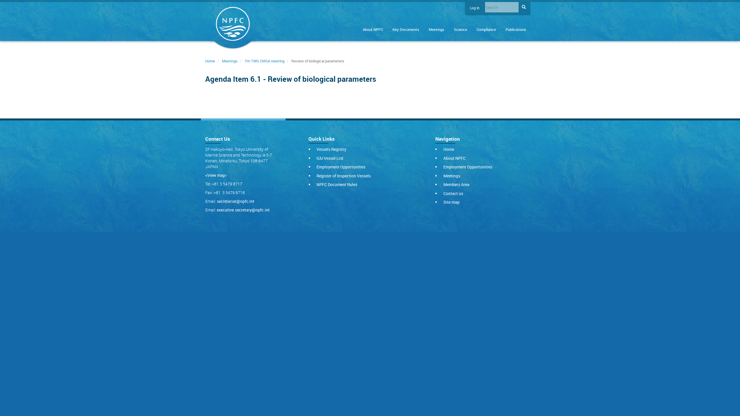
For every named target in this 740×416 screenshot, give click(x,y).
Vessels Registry (331, 149)
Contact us (453, 193)
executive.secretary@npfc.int (243, 210)
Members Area (456, 184)
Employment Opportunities (341, 167)
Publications (516, 29)
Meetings (436, 29)
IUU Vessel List (330, 158)
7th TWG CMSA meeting (264, 61)
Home (210, 61)
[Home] (233, 25)
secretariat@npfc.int (235, 201)
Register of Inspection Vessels (344, 176)
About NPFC (373, 29)
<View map (215, 175)
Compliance (486, 29)
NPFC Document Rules (337, 184)
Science (460, 29)
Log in (475, 7)
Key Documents (406, 29)
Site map (451, 202)
